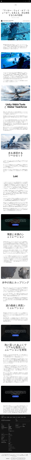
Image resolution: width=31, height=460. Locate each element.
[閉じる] (30, 454)
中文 (16, 417)
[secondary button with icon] (29, 1)
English (2, 417)
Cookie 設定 (7, 458)
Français (11, 417)
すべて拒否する (13, 458)
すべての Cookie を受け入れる (21, 458)
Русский (22, 417)
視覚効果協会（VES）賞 (8, 124)
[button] (15, 5)
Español (19, 417)
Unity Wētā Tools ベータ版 (16, 412)
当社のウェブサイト (23, 47)
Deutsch (5, 417)
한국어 (25, 417)
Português (14, 417)
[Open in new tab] (6, 427)
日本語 (8, 417)
